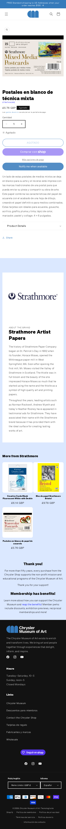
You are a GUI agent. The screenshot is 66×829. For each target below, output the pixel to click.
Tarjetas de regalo (16, 724)
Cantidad (7, 117)
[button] (6, 14)
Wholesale (12, 739)
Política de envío (45, 817)
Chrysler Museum (16, 703)
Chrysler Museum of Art (30, 808)
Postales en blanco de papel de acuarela (18, 542)
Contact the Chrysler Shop (21, 717)
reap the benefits (31, 604)
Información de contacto (34, 822)
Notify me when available (33, 166)
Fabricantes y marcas (18, 732)
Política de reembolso (26, 812)
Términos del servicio (25, 817)
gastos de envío (12, 112)
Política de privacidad (49, 812)
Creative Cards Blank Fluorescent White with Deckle (18, 497)
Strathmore (8, 102)
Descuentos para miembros (21, 710)
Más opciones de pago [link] (33, 159)
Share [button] (9, 237)
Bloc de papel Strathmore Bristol (48, 497)
